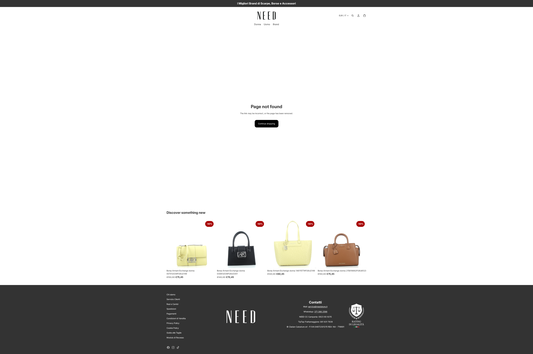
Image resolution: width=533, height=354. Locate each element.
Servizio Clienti (173, 299)
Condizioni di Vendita (176, 318)
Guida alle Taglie (174, 333)
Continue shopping (266, 123)
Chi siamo (171, 294)
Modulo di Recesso (175, 337)
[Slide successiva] (211, 244)
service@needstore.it (317, 306)
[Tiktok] (178, 347)
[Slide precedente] (171, 244)
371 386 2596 (320, 311)
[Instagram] (173, 347)
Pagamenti (171, 313)
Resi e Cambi (172, 304)
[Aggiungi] (210, 263)
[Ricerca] (353, 15)
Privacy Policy (173, 323)
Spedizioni (171, 309)
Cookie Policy (173, 328)
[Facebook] (168, 347)
